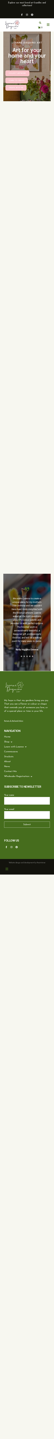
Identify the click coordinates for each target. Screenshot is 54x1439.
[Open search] (40, 23)
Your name (9, 817)
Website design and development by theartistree (27, 884)
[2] (24, 677)
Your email (9, 831)
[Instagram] (27, 14)
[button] (8, 270)
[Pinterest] (32, 14)
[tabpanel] (24, 644)
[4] (29, 677)
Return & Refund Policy (13, 742)
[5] (32, 677)
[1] (21, 677)
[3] (27, 677)
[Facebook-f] (22, 14)
